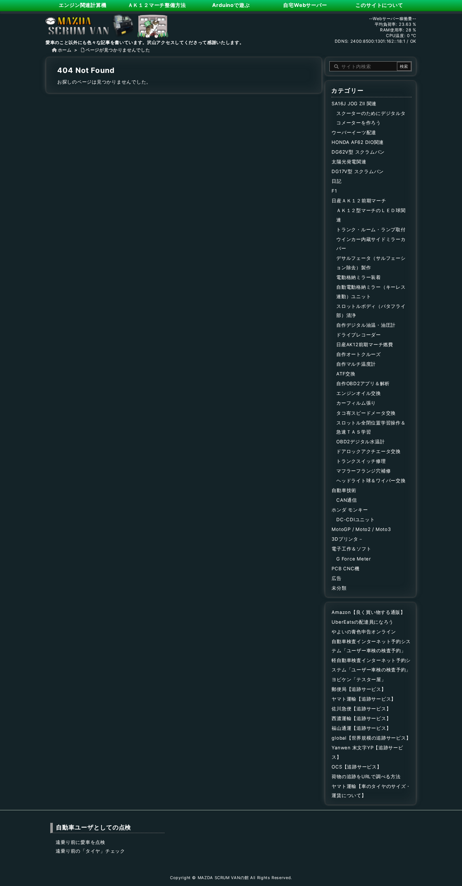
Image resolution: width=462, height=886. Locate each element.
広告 (336, 578)
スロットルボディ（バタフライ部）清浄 (370, 311)
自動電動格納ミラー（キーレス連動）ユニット (370, 291)
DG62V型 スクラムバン (358, 152)
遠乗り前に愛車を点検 (80, 842)
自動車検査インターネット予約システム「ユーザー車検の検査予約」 (371, 646)
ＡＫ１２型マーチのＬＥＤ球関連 (370, 215)
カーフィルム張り (356, 403)
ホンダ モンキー (350, 510)
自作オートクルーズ (358, 354)
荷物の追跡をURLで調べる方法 (366, 776)
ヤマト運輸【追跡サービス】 (364, 699)
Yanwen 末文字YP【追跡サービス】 (367, 752)
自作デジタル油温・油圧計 (366, 325)
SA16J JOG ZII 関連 (354, 104)
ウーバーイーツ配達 (354, 132)
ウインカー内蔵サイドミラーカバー (370, 244)
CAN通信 (346, 500)
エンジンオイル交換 (358, 393)
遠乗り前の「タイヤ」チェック (90, 851)
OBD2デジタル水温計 (360, 442)
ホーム (65, 49)
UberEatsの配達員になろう (362, 622)
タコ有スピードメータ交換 (366, 413)
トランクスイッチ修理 (361, 461)
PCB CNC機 (345, 569)
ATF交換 (345, 374)
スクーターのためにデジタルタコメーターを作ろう (370, 118)
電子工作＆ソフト (351, 549)
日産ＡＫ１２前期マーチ (359, 201)
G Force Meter (353, 559)
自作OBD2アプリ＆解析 (363, 383)
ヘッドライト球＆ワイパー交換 (370, 481)
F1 (334, 191)
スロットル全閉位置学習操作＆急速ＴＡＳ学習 (370, 427)
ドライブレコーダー (358, 335)
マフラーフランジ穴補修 (363, 471)
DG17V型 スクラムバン (358, 171)
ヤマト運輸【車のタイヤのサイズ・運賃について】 (371, 791)
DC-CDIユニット (355, 519)
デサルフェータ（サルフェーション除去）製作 (370, 263)
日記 (336, 181)
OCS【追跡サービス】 (357, 767)
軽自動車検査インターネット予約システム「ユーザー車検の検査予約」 (371, 665)
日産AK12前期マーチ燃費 (364, 344)
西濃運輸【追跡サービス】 (361, 718)
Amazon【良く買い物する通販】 (368, 612)
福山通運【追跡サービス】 (361, 728)
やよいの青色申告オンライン (364, 632)
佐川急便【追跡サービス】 (361, 709)
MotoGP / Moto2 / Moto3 (361, 529)
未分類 (339, 588)
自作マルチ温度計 (356, 364)
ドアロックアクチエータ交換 (368, 451)
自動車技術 (344, 490)
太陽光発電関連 (349, 162)
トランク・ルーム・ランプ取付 (370, 229)
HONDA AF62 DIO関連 (358, 142)
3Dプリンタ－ (347, 539)
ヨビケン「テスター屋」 (359, 679)
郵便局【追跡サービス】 (359, 689)
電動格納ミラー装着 (358, 277)
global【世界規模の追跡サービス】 (371, 738)
